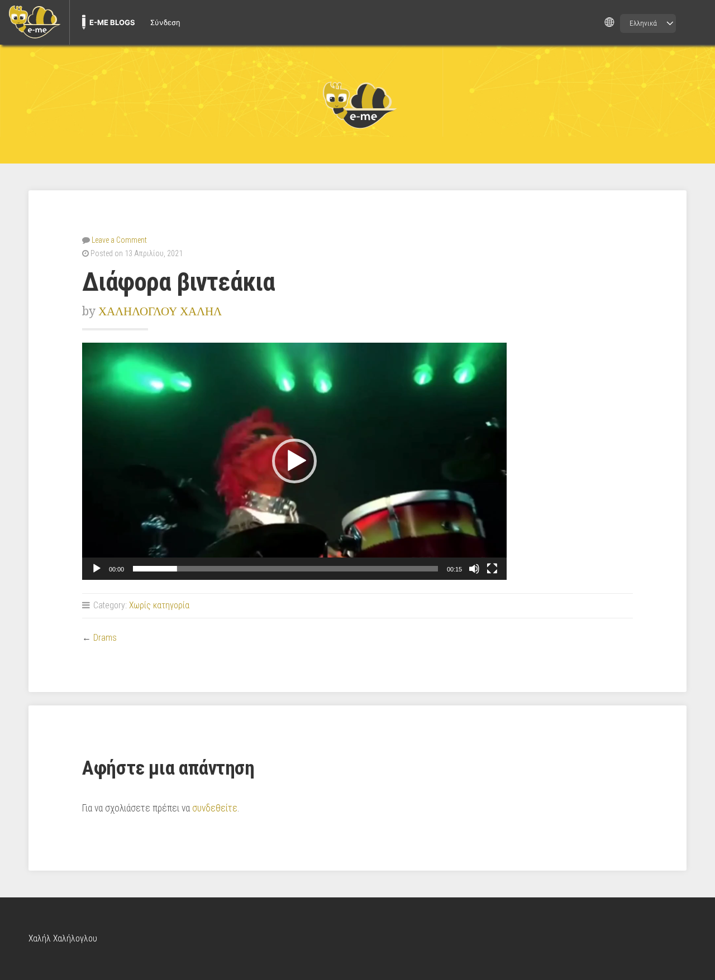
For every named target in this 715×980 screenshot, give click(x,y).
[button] (294, 461)
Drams (105, 637)
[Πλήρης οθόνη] (492, 568)
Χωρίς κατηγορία (159, 605)
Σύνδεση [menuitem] (165, 22)
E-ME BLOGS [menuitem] (112, 22)
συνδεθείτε (214, 808)
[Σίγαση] (474, 568)
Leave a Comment (119, 240)
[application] (294, 461)
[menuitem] (34, 22)
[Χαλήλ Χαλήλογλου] (357, 104)
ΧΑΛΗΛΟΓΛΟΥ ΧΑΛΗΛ (160, 311)
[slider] (285, 568)
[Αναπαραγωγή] (96, 568)
